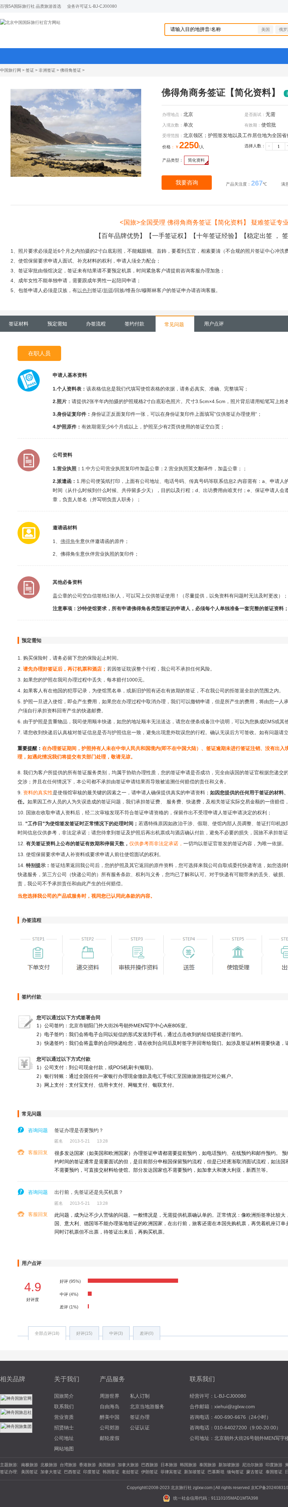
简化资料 (196, 160)
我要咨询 (187, 183)
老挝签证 (130, 1471)
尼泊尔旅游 (252, 1464)
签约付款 (134, 323)
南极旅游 (29, 1464)
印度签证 (91, 1471)
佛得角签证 (70, 70)
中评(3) (116, 1333)
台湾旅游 (68, 1464)
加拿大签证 (50, 1471)
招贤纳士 (64, 1427)
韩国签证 (111, 1471)
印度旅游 (274, 1464)
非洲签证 (47, 70)
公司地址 (64, 1438)
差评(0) (146, 1333)
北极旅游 (48, 1464)
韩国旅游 (188, 1464)
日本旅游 (169, 1464)
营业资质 (64, 1417)
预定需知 (57, 323)
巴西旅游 (149, 1464)
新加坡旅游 (229, 1464)
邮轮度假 (109, 1438)
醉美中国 (109, 1417)
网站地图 (64, 1448)
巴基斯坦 (216, 1471)
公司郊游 (109, 1427)
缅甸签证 (235, 1471)
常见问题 (174, 324)
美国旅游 (106, 1464)
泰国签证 (274, 1471)
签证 (30, 70)
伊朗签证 (149, 1471)
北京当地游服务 (147, 1406)
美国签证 (29, 1471)
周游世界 (109, 1396)
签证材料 (18, 323)
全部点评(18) (47, 1333)
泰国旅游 (207, 1464)
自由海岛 (109, 1406)
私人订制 (140, 1396)
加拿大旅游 (128, 1464)
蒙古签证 (254, 1471)
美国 (265, 29)
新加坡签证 (194, 1471)
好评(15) (84, 1333)
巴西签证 (72, 1471)
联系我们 (64, 1406)
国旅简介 (64, 1396)
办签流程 (96, 323)
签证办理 (140, 1417)
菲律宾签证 (171, 1471)
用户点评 (214, 323)
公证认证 (140, 1427)
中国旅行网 (10, 70)
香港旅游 (87, 1464)
